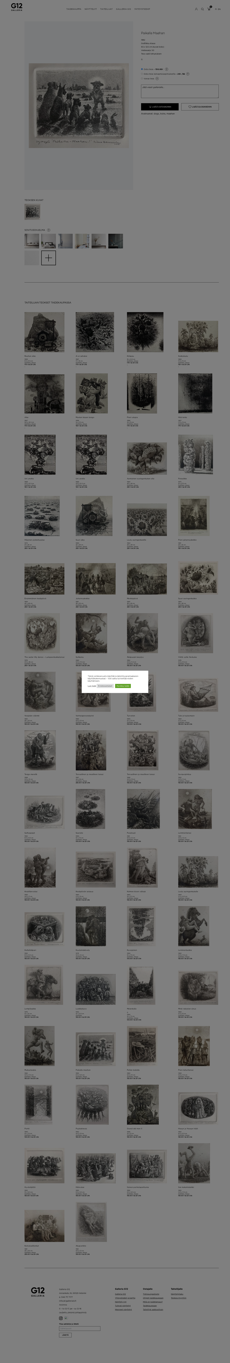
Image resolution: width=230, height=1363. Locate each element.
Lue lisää (92, 686)
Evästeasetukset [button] (105, 686)
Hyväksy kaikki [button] (123, 686)
